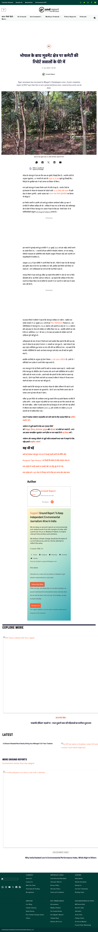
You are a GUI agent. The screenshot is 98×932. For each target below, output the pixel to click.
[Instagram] (88, 2)
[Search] (95, 18)
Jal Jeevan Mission (81, 926)
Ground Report (50, 74)
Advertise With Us (56, 886)
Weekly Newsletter (80, 886)
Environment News (60, 856)
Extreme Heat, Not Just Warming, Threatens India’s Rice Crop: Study (74, 748)
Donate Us (19, 2)
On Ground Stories (56, 915)
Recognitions (30, 896)
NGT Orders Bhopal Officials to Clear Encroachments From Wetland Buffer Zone (41, 749)
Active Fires (78, 919)
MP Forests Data (80, 908)
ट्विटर (33, 429)
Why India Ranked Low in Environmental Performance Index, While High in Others (60, 862)
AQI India (78, 915)
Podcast (83, 17)
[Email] (52, 501)
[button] (13, 16)
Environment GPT (41, 2)
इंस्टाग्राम (39, 429)
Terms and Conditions (57, 896)
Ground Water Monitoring (83, 929)
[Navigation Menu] (3, 9)
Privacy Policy (54, 889)
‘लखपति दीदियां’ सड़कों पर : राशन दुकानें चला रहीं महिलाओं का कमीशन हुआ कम (60, 723)
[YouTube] (9, 891)
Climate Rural (54, 922)
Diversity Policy (55, 893)
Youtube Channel (7, 2)
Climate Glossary (31, 912)
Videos (28, 922)
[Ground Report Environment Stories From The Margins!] (49, 10)
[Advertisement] (49, 233)
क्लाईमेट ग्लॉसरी (35, 442)
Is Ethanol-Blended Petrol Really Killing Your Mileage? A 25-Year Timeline (9, 748)
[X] (84, 2)
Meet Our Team (31, 889)
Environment (54, 908)
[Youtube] (95, 2)
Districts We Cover (56, 926)
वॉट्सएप (52, 429)
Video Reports (70, 17)
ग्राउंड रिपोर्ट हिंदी (61, 717)
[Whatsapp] (80, 2)
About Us (29, 883)
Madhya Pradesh (55, 912)
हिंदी (49, 46)
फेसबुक (27, 429)
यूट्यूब (45, 429)
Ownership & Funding (33, 893)
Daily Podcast (30, 915)
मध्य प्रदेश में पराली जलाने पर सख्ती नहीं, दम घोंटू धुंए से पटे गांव (43, 466)
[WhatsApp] (2, 891)
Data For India (79, 912)
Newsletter (29, 2)
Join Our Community (81, 893)
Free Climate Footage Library (35, 919)
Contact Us (29, 886)
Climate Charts (79, 922)
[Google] (20, 891)
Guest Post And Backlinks (58, 883)
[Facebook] (91, 2)
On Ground (22, 17)
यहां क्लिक (65, 433)
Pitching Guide (79, 896)
